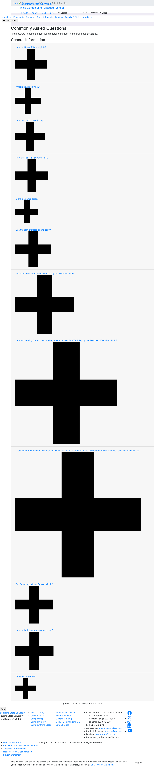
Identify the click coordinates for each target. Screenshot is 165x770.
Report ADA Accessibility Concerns (20, 745)
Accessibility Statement (14, 748)
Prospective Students (24, 17)
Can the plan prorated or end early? (33, 230)
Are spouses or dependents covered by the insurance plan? (45, 273)
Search (63, 12)
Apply (35, 13)
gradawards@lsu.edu (105, 734)
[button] (129, 713)
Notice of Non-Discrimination (17, 751)
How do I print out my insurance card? (34, 630)
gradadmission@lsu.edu (110, 728)
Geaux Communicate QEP (68, 721)
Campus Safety (38, 721)
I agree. (138, 762)
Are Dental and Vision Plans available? (34, 584)
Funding (59, 17)
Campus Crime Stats (41, 725)
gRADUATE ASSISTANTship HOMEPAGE (82, 703)
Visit (44, 13)
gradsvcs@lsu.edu (113, 731)
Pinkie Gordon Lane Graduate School (41, 7)
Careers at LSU (38, 715)
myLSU (24, 13)
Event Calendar (63, 715)
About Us (7, 17)
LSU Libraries (62, 725)
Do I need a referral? (26, 676)
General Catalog (64, 718)
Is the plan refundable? (27, 199)
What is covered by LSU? (28, 86)
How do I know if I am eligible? (31, 47)
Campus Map (37, 718)
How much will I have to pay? (30, 120)
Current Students (45, 17)
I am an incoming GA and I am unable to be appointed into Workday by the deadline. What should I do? (66, 340)
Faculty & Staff (72, 17)
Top (3, 709)
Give (52, 13)
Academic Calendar (65, 712)
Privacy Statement (12, 754)
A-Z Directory (37, 712)
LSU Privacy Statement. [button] (102, 764)
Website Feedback (12, 742)
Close (104, 12)
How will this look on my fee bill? (32, 157)
